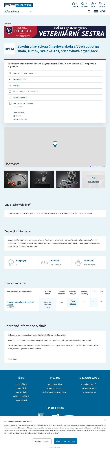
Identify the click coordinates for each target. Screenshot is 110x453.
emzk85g (16, 85)
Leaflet (92, 166)
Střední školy (21, 388)
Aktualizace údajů (55, 384)
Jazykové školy (21, 400)
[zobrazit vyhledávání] (89, 11)
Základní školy (21, 384)
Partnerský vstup (89, 392)
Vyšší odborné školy (21, 396)
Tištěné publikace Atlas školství (55, 392)
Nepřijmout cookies (42, 441)
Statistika (73, 304)
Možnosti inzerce (89, 388)
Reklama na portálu (55, 388)
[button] (55, 144)
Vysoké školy (21, 392)
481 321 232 (18, 91)
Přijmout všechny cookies (65, 441)
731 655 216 (18, 107)
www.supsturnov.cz (20, 97)
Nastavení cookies (55, 447)
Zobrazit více (12, 359)
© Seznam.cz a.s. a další (100, 166)
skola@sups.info (19, 79)
